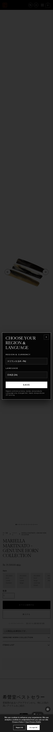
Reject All (19, 727)
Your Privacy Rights (33, 722)
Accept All (33, 727)
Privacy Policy (18, 722)
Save (26, 385)
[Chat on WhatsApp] (48, 709)
